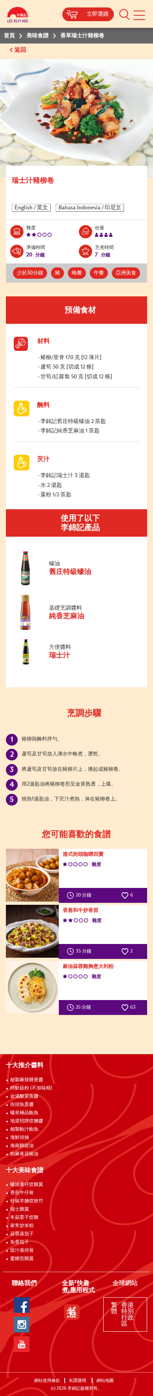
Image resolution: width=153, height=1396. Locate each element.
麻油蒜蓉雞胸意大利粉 (88, 966)
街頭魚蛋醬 (22, 1104)
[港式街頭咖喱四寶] (32, 875)
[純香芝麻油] (66, 628)
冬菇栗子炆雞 (24, 1217)
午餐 (99, 273)
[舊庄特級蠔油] (66, 584)
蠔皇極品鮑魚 (24, 1113)
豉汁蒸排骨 (22, 1250)
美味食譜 (38, 35)
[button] (124, 14)
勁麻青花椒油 (24, 1154)
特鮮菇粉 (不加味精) (31, 1088)
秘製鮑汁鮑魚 (24, 1129)
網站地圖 (106, 1380)
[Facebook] (21, 1305)
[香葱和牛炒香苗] (32, 931)
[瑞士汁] (66, 663)
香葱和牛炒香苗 (80, 910)
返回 (21, 50)
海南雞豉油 (22, 1146)
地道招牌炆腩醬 (26, 1121)
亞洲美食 (126, 273)
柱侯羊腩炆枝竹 (26, 1201)
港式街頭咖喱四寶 (83, 854)
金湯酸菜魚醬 (24, 1096)
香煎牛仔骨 (22, 1193)
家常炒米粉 (22, 1226)
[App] (72, 1312)
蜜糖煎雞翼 (22, 1258)
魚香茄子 (19, 1242)
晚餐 (77, 273)
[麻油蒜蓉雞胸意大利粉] (32, 987)
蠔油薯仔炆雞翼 (26, 1184)
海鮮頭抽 (19, 1137)
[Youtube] (21, 1344)
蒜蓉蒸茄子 (22, 1234)
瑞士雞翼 (19, 1209)
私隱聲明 (78, 1380)
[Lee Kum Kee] (17, 16)
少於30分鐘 (30, 273)
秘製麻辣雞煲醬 (26, 1080)
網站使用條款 (47, 1380)
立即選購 (98, 14)
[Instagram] (21, 1324)
